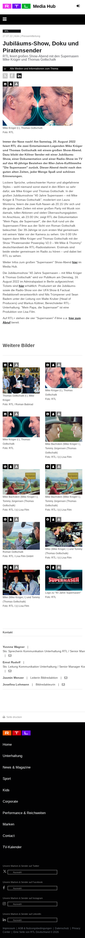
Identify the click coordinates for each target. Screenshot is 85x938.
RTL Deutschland (40, 932)
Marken (8, 824)
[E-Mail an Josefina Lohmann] (63, 684)
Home (7, 744)
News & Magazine (17, 767)
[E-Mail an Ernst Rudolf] (9, 670)
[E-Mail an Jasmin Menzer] (65, 677)
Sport (7, 779)
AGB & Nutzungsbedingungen (35, 928)
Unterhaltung (12, 756)
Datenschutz (62, 928)
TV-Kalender (12, 847)
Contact (9, 836)
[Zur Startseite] (17, 6)
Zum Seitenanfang (78, 746)
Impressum (9, 928)
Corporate (10, 801)
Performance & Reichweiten (24, 813)
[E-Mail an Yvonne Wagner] (9, 655)
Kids (6, 790)
